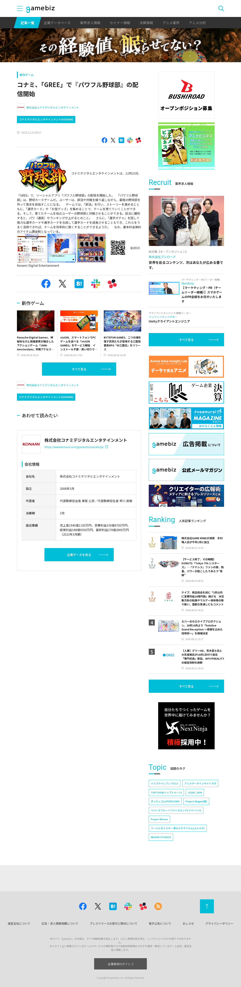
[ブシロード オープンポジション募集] (186, 95)
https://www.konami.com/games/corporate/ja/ (74, 447)
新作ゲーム (27, 75)
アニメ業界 (170, 22)
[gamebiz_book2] (186, 146)
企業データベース (57, 22)
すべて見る (79, 369)
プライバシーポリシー (219, 923)
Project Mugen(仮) (196, 801)
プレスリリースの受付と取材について (113, 923)
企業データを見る (79, 554)
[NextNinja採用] (186, 725)
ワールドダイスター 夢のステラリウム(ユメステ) (178, 828)
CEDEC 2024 (195, 792)
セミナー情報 (120, 22)
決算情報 (146, 22)
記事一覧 (27, 22)
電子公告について (160, 923)
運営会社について (19, 923)
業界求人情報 (90, 22)
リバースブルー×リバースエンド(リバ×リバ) (176, 810)
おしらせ (188, 923)
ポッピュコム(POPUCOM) (165, 801)
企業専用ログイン (119, 964)
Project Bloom (159, 819)
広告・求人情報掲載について (60, 923)
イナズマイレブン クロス (164, 783)
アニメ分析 (197, 22)
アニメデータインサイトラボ (200, 783)
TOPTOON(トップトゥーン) (166, 792)
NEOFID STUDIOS (161, 837)
